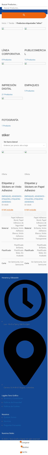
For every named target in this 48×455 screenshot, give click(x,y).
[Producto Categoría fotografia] (24, 77)
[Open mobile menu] (3, 3)
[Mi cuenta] (45, 3)
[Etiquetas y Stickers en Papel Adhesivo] (35, 161)
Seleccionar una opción (35, 214)
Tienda (11, 23)
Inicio (4, 23)
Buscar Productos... (9, 4)
